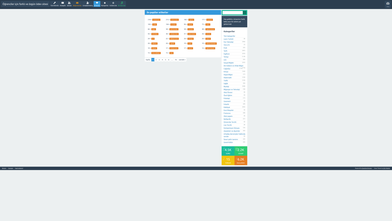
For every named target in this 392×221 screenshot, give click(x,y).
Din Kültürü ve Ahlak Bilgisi (233, 66)
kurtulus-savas (174, 48)
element (154, 48)
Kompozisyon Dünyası (232, 128)
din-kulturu (155, 34)
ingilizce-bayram (210, 48)
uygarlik (172, 43)
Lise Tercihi (228, 125)
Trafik (226, 80)
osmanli (190, 48)
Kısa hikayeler (229, 110)
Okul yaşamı (228, 116)
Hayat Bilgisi (228, 75)
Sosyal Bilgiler (229, 63)
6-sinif (189, 43)
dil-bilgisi (190, 38)
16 (176, 60)
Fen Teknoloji (228, 42)
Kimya (226, 72)
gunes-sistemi (191, 34)
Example (10, 168)
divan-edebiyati (156, 53)
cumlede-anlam (174, 34)
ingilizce (191, 19)
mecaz (207, 24)
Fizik (225, 48)
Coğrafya (227, 69)
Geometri (227, 101)
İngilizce (227, 54)
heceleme (209, 19)
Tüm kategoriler (229, 36)
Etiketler (97, 5)
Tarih (225, 51)
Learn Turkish (228, 39)
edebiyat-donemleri (211, 43)
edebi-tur (154, 43)
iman (171, 53)
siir (153, 38)
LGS (225, 60)
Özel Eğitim (228, 95)
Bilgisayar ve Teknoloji (232, 89)
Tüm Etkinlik (55, 5)
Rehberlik (227, 119)
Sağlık (226, 83)
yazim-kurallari (174, 29)
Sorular (69, 5)
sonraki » (182, 60)
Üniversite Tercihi (230, 122)
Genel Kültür (228, 142)
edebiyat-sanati (174, 38)
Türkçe (226, 57)
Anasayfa (63, 5)
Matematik (228, 77)
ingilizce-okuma (210, 29)
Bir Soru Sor (121, 5)
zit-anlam (190, 29)
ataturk (208, 38)
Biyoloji (226, 86)
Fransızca (227, 113)
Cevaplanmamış (88, 5)
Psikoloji (227, 98)
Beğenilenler (77, 5)
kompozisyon (156, 19)
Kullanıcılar (113, 5)
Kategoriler (104, 5)
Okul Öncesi (228, 92)
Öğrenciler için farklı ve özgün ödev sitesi (25, 4)
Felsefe (226, 104)
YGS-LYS (227, 45)
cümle (154, 24)
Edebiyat (227, 107)
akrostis (208, 34)
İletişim (4, 168)
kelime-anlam (174, 19)
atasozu (190, 24)
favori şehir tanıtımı (231, 139)
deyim (153, 29)
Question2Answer (367, 168)
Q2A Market (386, 168)
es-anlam (173, 24)
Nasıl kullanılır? (19, 168)
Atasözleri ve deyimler (232, 131)
